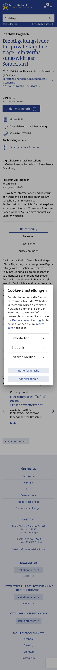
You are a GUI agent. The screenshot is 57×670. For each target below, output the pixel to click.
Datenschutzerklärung (26, 320)
